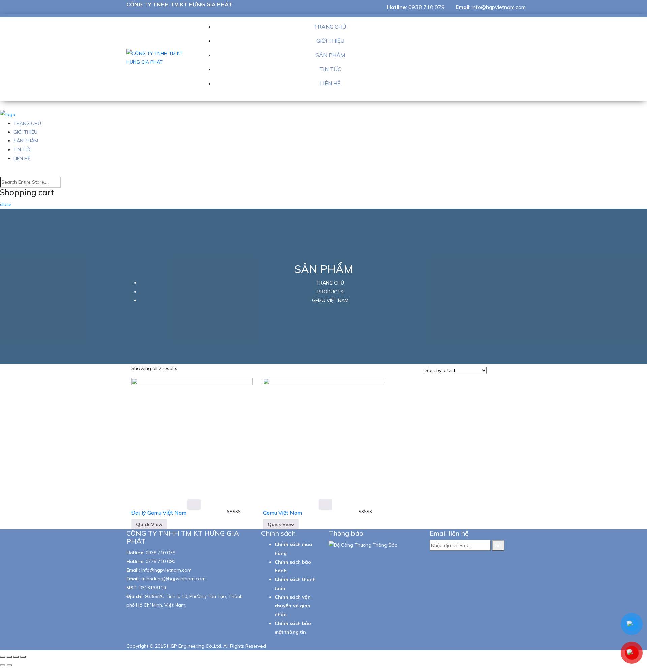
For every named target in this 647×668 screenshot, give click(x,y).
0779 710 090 (160, 561)
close (5, 204)
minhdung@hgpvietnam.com (173, 579)
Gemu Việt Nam (282, 512)
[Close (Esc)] (2, 657)
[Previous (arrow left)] (2, 665)
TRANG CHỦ (330, 26)
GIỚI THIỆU (330, 40)
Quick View (149, 524)
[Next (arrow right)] (9, 665)
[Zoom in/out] (23, 657)
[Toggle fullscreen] (16, 657)
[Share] (9, 657)
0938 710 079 (426, 7)
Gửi (498, 545)
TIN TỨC (330, 69)
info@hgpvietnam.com (499, 7)
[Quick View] (194, 504)
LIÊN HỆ (330, 83)
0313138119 (152, 587)
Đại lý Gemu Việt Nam (158, 512)
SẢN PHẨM (330, 55)
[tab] (494, 371)
